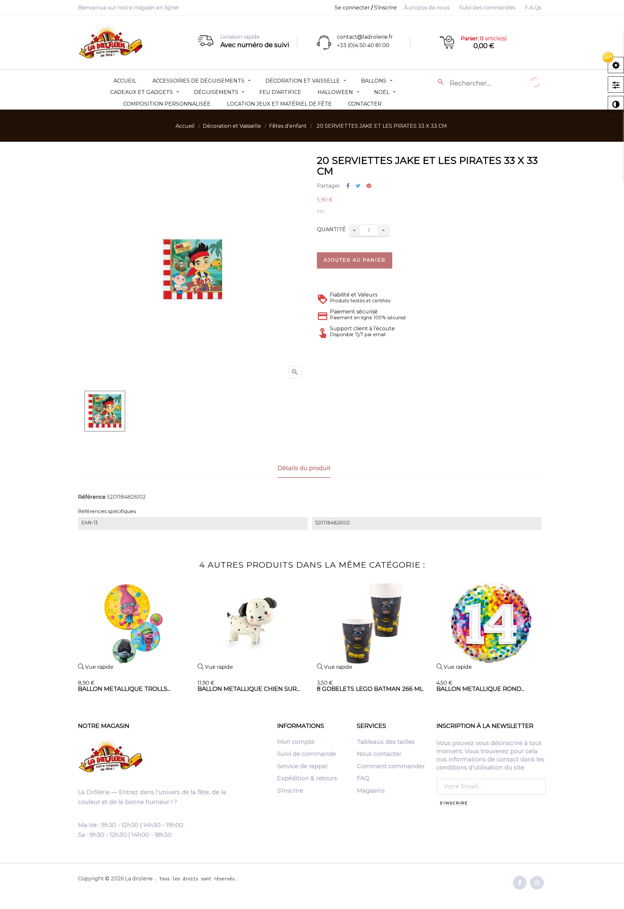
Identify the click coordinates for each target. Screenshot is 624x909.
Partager (347, 186)
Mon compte (296, 742)
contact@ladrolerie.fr (365, 37)
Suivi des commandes (487, 8)
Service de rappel (302, 767)
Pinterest (369, 186)
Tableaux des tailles (386, 742)
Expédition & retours (307, 779)
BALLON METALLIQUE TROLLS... (124, 689)
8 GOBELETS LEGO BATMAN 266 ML (370, 689)
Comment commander (391, 767)
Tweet (358, 186)
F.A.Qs (533, 8)
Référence (92, 497)
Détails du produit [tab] (304, 468)
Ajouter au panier (354, 260)
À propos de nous (426, 8)
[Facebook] (519, 883)
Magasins (371, 791)
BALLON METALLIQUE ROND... (480, 689)
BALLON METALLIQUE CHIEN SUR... (249, 689)
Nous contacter (379, 754)
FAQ (363, 779)
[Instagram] (537, 883)
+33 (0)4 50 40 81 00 (363, 45)
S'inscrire (290, 791)
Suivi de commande (306, 754)
